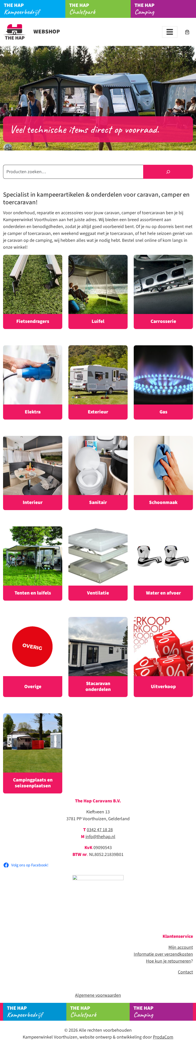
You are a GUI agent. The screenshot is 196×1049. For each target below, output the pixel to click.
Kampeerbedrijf (21, 9)
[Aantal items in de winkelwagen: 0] (187, 32)
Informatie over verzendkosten (163, 954)
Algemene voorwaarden (98, 995)
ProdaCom (163, 1037)
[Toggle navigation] (169, 32)
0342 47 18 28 (100, 830)
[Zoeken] (168, 172)
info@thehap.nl (100, 836)
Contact (185, 972)
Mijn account (180, 947)
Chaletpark (82, 9)
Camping (144, 9)
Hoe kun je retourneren (168, 961)
